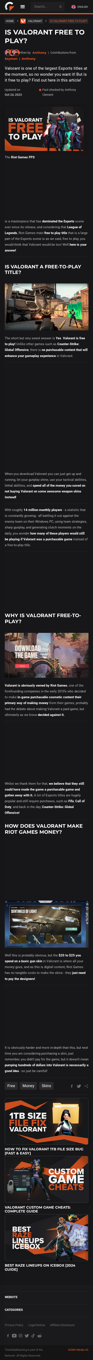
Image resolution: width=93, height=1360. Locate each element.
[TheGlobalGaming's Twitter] (27, 1336)
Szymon (11, 58)
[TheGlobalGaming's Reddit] (39, 1336)
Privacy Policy (14, 1325)
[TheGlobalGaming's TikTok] (33, 1336)
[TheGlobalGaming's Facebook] (8, 1336)
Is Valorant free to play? (68, 21)
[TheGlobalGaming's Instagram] (20, 1336)
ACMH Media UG (78, 1349)
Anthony (39, 52)
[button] (80, 7)
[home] (9, 6)
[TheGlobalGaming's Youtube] (14, 1336)
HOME (10, 21)
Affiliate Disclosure (62, 1325)
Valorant (35, 21)
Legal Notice (36, 1325)
